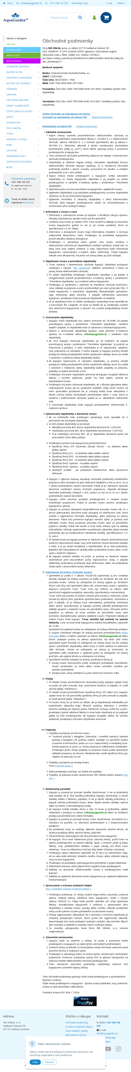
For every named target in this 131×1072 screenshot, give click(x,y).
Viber (108, 1041)
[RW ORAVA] (109, 1048)
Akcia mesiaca (13, 60)
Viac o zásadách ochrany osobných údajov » (68, 888)
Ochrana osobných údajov (79, 1026)
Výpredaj (10, 44)
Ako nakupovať (81, 267)
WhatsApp (110, 1037)
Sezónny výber (13, 49)
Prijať (35, 1062)
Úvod (10, 3)
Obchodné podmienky (77, 1022)
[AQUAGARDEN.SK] (119, 1048)
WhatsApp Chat (80, 3)
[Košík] (106, 17)
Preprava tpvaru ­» (64, 765)
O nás (109, 3)
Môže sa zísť (12, 55)
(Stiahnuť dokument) (102, 117)
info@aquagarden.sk (31, 3)
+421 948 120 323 (58, 3)
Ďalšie (120, 3)
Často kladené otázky (77, 1030)
